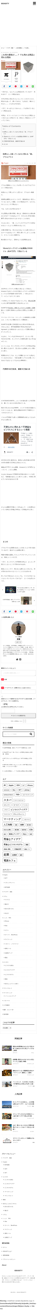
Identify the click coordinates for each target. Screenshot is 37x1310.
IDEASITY (5, 4)
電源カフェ (10, 860)
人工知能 (8, 824)
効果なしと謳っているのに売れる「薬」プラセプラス (18, 133)
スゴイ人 (7, 899)
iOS (18, 785)
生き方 (7, 913)
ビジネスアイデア (19, 809)
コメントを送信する (18, 715)
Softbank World (8, 794)
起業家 (14, 855)
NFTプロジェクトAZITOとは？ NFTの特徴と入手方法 (17, 759)
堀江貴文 (29, 825)
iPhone (30, 785)
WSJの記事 (31, 301)
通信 (6, 957)
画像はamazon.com (17, 284)
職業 (27, 844)
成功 (5, 834)
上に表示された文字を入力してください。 (13, 706)
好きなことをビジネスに (10, 1203)
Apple (11, 785)
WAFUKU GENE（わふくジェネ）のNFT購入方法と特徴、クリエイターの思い (17, 765)
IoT (23, 785)
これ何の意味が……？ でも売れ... (23, 47)
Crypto (5, 875)
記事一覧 (18, 642)
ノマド (6, 810)
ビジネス (6, 962)
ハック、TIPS (7, 918)
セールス (16, 805)
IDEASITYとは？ (7, 1251)
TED (17, 794)
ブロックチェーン (18, 814)
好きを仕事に (8, 829)
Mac (14, 790)
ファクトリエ (7, 814)
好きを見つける (9, 908)
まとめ (6, 144)
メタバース (27, 819)
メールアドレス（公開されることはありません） (18, 687)
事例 (6, 979)
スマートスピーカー (19, 800)
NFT (20, 790)
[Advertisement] (18, 26)
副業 (22, 825)
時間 (31, 834)
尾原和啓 (24, 829)
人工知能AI (7, 1005)
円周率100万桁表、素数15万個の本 (14, 141)
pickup (27, 790)
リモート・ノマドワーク (11, 944)
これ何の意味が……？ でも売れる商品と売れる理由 (18, 771)
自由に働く (7, 849)
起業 (6, 854)
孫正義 (17, 829)
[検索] (31, 734)
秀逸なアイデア (12, 839)
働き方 (7, 904)
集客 (21, 855)
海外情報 (6, 1014)
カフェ (7, 930)
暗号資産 (7, 887)
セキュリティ (7, 805)
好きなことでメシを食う (11, 983)
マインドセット (8, 988)
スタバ (7, 799)
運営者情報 (6, 1255)
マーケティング (12, 819)
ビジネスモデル (9, 974)
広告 (31, 829)
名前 (5, 679)
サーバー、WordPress (11, 934)
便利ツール (8, 948)
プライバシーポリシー (9, 1259)
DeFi (6, 1169)
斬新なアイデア (14, 834)
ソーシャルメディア (10, 996)
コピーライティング (27, 794)
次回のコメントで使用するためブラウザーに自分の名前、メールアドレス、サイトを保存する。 (18, 700)
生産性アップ (8, 953)
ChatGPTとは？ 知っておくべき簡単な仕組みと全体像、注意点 (17, 753)
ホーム (2, 47)
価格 (16, 825)
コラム (5, 896)
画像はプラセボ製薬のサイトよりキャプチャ (18, 180)
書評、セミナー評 (8, 1009)
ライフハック (8, 939)
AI (5, 785)
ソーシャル (25, 805)
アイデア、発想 (9, 47)
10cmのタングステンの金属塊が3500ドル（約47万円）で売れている (18, 137)
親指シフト (27, 849)
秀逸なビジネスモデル (13, 844)
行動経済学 (17, 849)
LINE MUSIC (7, 790)
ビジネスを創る (9, 965)
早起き (25, 834)
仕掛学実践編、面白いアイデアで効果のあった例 (17, 748)
